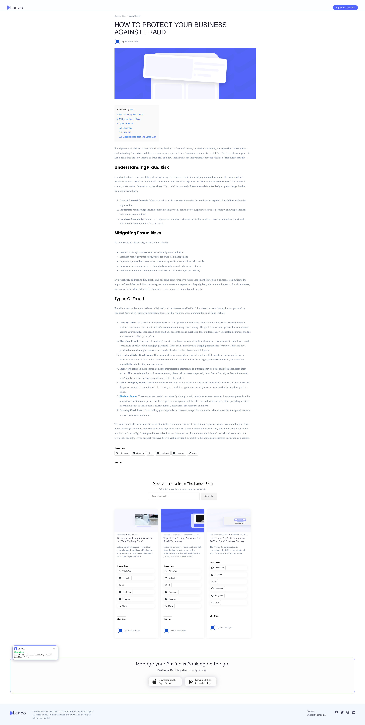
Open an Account (345, 7)
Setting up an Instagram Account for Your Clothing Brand (134, 540)
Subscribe (208, 496)
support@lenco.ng (316, 715)
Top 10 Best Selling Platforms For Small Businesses (182, 540)
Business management (172, 534)
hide (131, 109)
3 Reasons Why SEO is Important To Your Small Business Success (228, 540)
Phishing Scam (128, 396)
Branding (121, 534)
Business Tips (119, 16)
